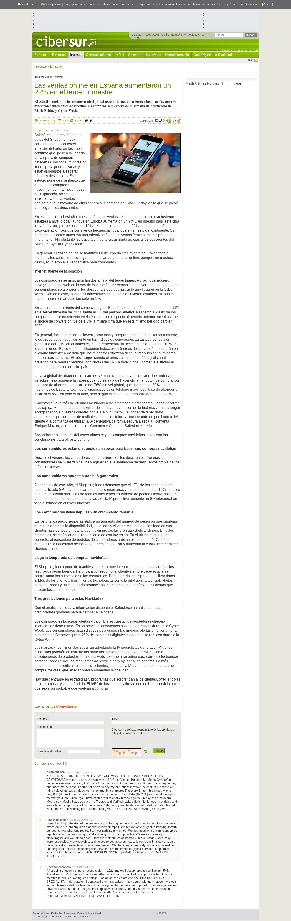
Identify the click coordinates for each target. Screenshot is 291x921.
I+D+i (119, 55)
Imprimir (79, 120)
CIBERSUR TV (177, 34)
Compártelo (146, 120)
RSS (251, 60)
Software (134, 55)
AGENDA (194, 34)
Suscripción (70, 912)
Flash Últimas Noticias (202, 83)
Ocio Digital (202, 55)
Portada (40, 55)
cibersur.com (41, 66)
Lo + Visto (233, 84)
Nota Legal (224, 4)
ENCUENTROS (156, 34)
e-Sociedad (223, 55)
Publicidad (56, 912)
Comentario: (45, 726)
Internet (75, 55)
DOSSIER (137, 34)
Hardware (153, 55)
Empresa (59, 55)
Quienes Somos (41, 912)
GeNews (161, 913)
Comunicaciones (98, 55)
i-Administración (177, 55)
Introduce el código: (49, 751)
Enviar (66, 120)
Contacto (83, 912)
